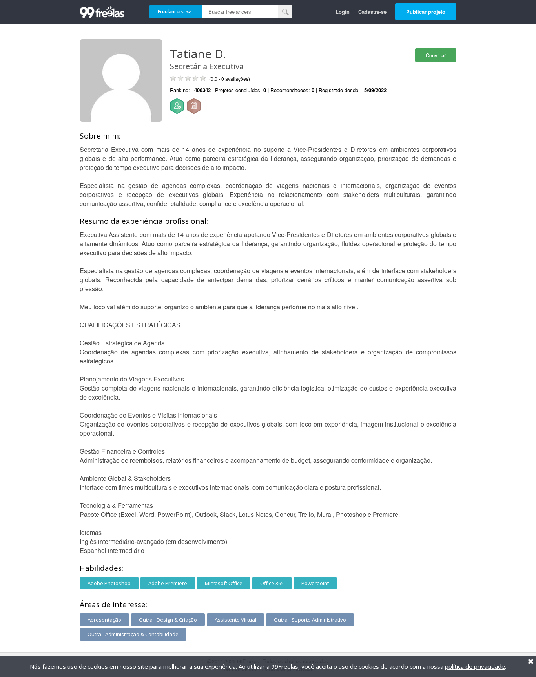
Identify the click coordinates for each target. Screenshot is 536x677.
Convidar (436, 55)
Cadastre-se (372, 11)
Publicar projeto (425, 11)
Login (342, 11)
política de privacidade (475, 666)
